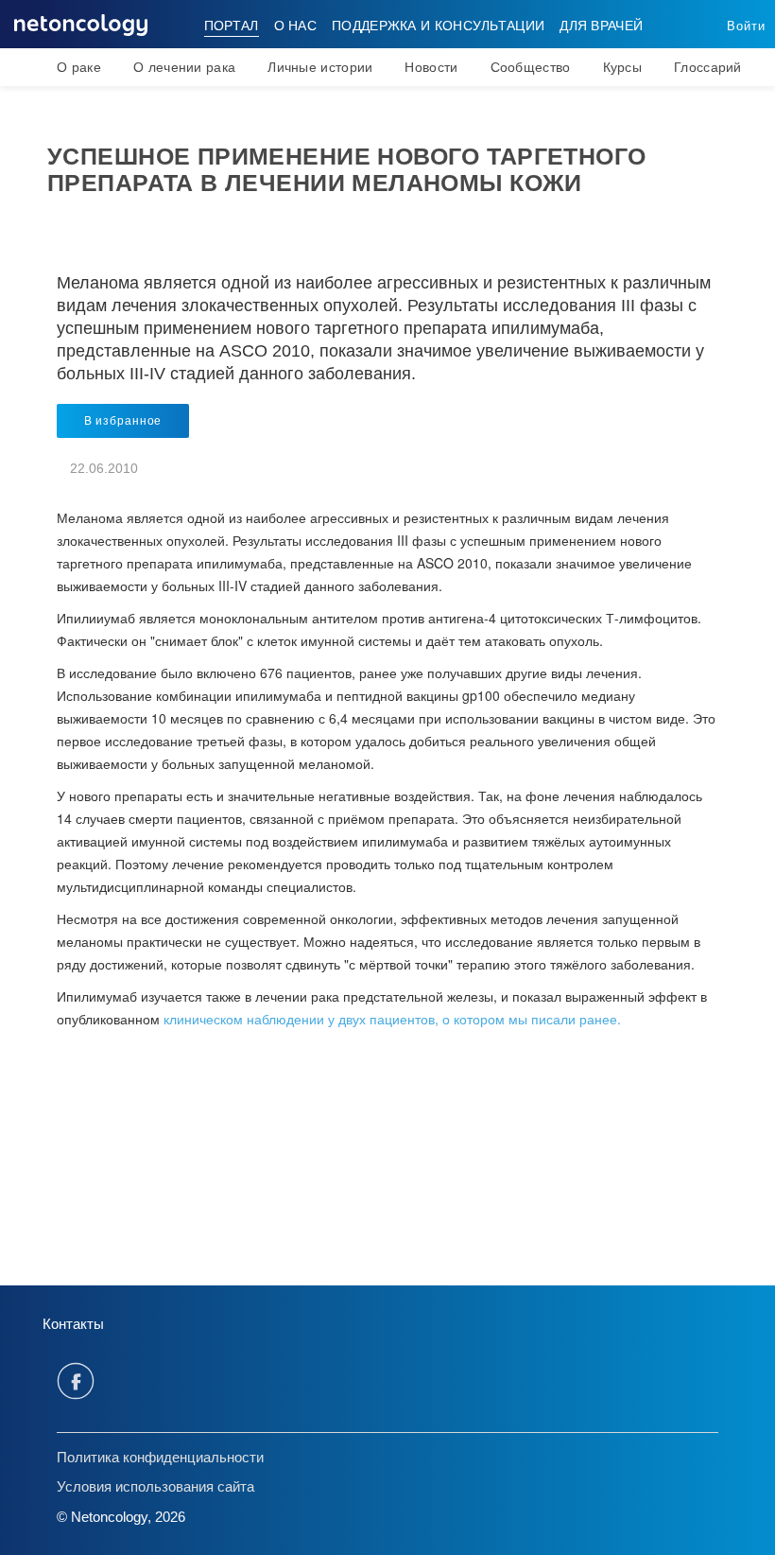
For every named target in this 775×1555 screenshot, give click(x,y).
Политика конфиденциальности (160, 1457)
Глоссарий (708, 67)
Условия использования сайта (155, 1486)
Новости (431, 67)
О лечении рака (184, 67)
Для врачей (601, 25)
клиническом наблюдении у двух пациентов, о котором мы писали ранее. (390, 1018)
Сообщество (531, 67)
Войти (746, 26)
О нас (296, 25)
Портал (231, 25)
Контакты (73, 1324)
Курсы (623, 67)
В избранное (123, 421)
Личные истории (319, 67)
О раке (79, 67)
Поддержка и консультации (438, 25)
